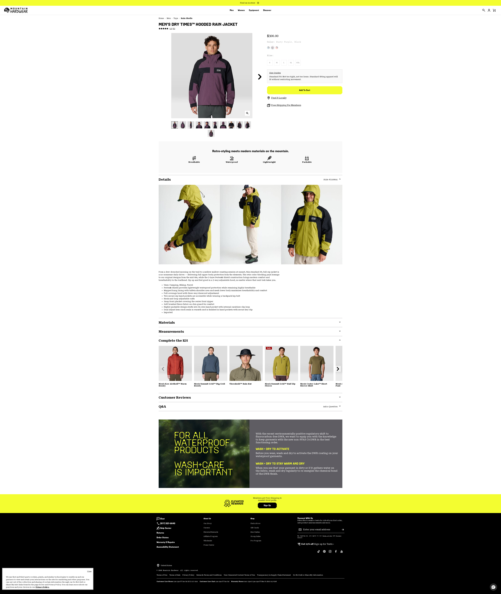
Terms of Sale (174, 575)
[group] (267, 499)
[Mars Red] (175, 363)
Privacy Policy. (42, 587)
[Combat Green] (316, 363)
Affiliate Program (211, 536)
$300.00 (272, 36)
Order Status (163, 537)
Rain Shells (186, 18)
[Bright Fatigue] (281, 363)
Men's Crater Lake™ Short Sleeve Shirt (313, 385)
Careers (207, 528)
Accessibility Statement (168, 547)
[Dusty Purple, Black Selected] (272, 48)
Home (161, 18)
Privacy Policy (188, 575)
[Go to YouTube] (341, 553)
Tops (176, 18)
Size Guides (275, 73)
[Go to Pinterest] (324, 553)
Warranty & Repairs (166, 542)
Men (169, 18)
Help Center (165, 528)
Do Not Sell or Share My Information (308, 575)
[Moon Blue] (210, 363)
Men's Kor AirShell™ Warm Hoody (173, 385)
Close (89, 571)
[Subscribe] (342, 529)
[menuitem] (232, 10)
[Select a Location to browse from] (158, 565)
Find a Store (255, 523)
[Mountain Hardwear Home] (16, 10)
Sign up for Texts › (315, 544)
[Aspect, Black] (277, 48)
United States (166, 565)
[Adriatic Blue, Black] (268, 48)
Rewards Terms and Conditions (209, 575)
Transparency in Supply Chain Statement (274, 575)
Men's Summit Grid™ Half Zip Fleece (280, 385)
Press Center (209, 545)
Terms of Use (327, 536)
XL (291, 63)
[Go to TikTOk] (318, 553)
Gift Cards (254, 528)
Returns (160, 533)
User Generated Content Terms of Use (239, 575)
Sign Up (267, 505)
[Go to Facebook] (336, 553)
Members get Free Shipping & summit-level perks (267, 499)
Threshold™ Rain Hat (240, 384)
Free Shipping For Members (286, 105)
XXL (298, 63)
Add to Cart (304, 90)
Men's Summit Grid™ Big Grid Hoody (209, 385)
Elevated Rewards (211, 532)
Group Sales (255, 536)
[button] (260, 76)
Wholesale (208, 541)
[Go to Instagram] (330, 553)
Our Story (208, 523)
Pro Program (255, 541)
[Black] (246, 363)
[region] (47, 579)
